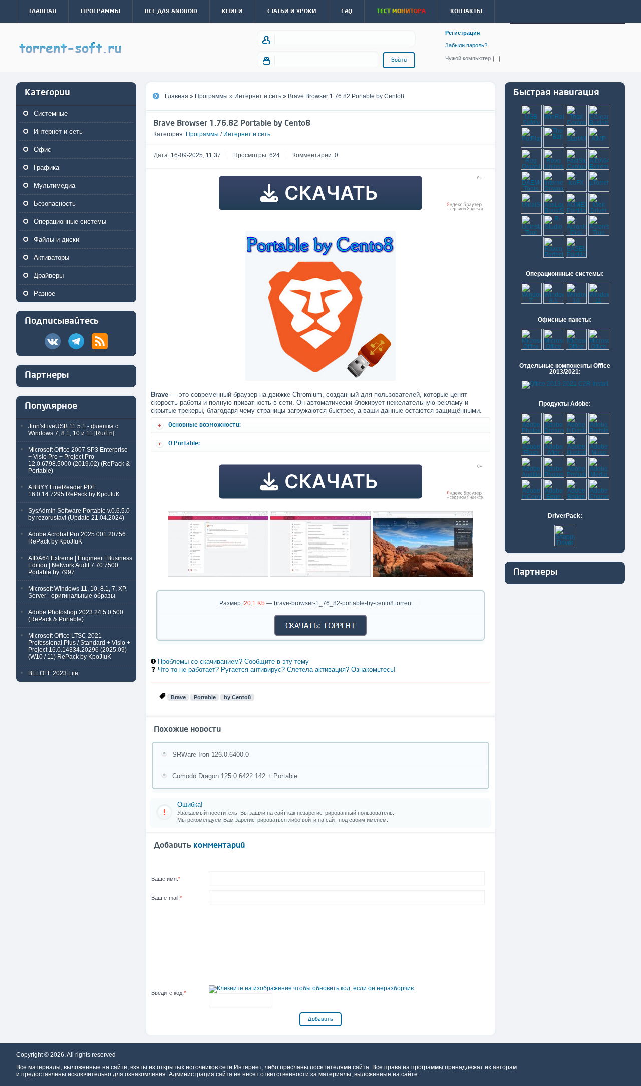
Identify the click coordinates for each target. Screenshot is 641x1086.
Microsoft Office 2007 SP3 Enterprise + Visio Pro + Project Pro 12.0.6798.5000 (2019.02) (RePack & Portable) (79, 460)
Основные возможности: (204, 424)
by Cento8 (237, 697)
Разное (44, 293)
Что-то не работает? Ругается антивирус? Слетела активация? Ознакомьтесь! (277, 669)
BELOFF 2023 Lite (53, 673)
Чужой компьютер (468, 58)
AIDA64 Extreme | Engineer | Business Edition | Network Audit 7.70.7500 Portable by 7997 (80, 565)
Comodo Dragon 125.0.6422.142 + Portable (234, 776)
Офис (42, 149)
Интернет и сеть (58, 131)
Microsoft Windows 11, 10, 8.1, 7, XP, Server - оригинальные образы (77, 592)
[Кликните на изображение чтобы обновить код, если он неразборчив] (311, 988)
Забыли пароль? (466, 45)
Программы (202, 134)
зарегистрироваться (261, 820)
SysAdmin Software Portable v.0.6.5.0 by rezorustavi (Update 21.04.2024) (79, 514)
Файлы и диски (56, 239)
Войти (399, 60)
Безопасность (55, 203)
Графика (46, 167)
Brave (178, 697)
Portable (205, 697)
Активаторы (51, 257)
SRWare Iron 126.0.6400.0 (210, 754)
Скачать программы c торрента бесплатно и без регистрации (70, 48)
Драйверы (49, 275)
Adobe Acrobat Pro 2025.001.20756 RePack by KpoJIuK (77, 538)
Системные (51, 113)
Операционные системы (70, 221)
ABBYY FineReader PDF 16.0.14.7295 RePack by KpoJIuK (74, 491)
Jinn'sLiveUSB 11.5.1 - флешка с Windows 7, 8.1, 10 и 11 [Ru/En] (73, 430)
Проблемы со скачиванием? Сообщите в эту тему (233, 661)
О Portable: (184, 443)
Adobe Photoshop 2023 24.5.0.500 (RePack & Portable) (75, 616)
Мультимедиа (54, 185)
